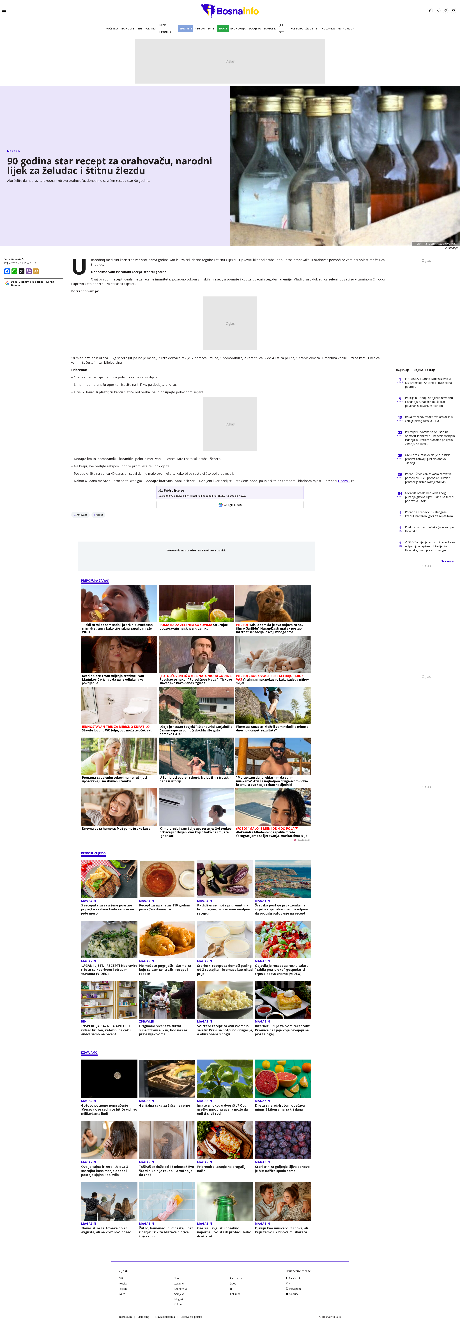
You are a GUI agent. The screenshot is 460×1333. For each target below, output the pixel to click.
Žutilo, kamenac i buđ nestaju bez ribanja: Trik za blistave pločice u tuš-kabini (166, 1232)
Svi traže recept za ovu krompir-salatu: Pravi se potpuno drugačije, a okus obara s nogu (225, 1030)
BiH (139, 28)
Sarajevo (255, 28)
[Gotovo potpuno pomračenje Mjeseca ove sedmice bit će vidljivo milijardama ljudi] (109, 1079)
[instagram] (445, 10)
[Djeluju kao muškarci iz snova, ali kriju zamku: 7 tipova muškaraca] (283, 1201)
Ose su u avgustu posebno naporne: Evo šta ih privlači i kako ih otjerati (224, 1232)
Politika (151, 28)
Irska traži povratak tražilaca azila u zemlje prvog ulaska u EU (429, 419)
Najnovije (128, 28)
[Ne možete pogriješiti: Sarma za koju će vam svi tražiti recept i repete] (167, 939)
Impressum (125, 1316)
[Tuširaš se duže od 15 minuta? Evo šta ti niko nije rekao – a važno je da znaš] (167, 1140)
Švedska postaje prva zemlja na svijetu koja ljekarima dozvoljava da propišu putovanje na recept (281, 909)
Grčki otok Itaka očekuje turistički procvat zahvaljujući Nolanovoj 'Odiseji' (427, 459)
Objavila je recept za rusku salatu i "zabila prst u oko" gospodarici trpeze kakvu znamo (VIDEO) (282, 970)
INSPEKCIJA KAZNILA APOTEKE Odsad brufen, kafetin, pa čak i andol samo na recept (106, 1030)
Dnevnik (344, 481)
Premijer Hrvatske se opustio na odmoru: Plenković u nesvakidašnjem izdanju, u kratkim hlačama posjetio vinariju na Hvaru (430, 438)
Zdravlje (186, 28)
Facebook (294, 1278)
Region (200, 28)
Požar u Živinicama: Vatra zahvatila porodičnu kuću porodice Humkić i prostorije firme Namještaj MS (428, 478)
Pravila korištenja (165, 1316)
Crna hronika (165, 28)
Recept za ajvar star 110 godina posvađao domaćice (164, 907)
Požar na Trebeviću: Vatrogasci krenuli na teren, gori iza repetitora (429, 514)
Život (309, 28)
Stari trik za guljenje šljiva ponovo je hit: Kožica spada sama (282, 1169)
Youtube (294, 1294)
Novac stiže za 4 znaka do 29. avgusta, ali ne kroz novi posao (106, 1230)
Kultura (297, 28)
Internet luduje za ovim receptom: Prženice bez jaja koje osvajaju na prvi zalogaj (282, 1030)
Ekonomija (238, 28)
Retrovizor (346, 28)
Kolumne (328, 28)
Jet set (281, 28)
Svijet (212, 28)
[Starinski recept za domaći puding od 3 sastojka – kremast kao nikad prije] (225, 939)
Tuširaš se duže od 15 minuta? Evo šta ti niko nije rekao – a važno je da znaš (166, 1171)
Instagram (295, 1288)
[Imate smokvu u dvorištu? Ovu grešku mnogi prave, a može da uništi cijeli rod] (225, 1079)
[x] (438, 10)
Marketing (143, 1316)
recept (99, 514)
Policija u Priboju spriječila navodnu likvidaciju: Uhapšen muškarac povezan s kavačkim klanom (429, 402)
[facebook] (430, 10)
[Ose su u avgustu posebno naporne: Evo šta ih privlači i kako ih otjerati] (225, 1201)
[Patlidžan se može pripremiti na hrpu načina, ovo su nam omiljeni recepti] (225, 879)
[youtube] (453, 10)
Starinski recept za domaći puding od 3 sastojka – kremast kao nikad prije (225, 970)
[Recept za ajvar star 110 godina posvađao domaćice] (167, 879)
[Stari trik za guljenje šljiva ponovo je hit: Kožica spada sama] (283, 1140)
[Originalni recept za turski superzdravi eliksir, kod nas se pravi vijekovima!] (167, 1000)
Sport (223, 28)
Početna (112, 28)
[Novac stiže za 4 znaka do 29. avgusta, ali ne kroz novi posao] (109, 1201)
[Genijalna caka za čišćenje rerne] (167, 1079)
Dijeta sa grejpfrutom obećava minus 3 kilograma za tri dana (280, 1107)
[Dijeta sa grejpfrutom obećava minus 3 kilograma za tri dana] (283, 1079)
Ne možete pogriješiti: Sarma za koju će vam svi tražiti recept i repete (165, 970)
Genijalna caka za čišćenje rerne (164, 1105)
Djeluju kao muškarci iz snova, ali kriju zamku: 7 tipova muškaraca (281, 1230)
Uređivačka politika (192, 1316)
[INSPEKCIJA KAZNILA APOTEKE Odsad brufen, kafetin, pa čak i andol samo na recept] (109, 1000)
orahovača (81, 514)
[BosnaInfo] (230, 11)
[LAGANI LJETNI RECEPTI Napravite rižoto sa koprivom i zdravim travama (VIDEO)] (109, 939)
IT (317, 28)
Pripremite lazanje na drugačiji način (221, 1169)
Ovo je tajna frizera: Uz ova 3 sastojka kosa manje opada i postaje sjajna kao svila (104, 1171)
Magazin (270, 28)
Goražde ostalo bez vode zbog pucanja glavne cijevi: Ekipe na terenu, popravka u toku (430, 497)
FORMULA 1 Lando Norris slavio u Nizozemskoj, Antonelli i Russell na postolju (428, 383)
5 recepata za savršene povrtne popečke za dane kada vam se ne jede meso (107, 909)
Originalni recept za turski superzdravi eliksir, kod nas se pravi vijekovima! (163, 1030)
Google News (233, 505)
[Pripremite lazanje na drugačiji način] (225, 1140)
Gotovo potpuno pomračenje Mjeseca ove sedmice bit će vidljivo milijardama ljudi (109, 1109)
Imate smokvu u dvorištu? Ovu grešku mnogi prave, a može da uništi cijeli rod (222, 1109)
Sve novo (447, 561)
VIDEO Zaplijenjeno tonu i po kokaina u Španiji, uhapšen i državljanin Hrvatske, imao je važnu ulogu (430, 546)
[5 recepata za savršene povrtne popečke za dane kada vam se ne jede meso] (109, 879)
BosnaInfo (17, 259)
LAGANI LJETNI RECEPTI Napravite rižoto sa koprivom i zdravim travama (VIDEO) (109, 970)
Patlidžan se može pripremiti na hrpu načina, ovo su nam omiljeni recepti (223, 909)
